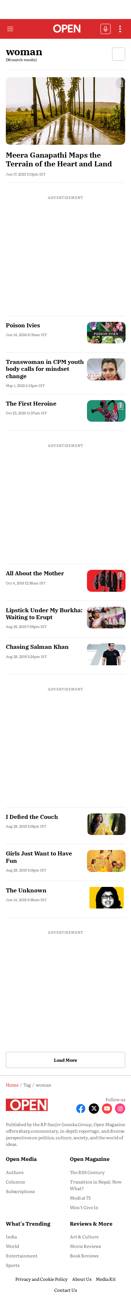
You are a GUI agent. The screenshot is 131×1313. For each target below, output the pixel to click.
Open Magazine (90, 1158)
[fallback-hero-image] (65, 111)
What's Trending (28, 1223)
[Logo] (65, 29)
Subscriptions (20, 1191)
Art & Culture (84, 1236)
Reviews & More (91, 1223)
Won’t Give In (84, 1207)
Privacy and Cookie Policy (41, 1279)
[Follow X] (94, 1108)
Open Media (21, 1158)
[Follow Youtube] (107, 1108)
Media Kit (106, 1279)
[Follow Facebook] (81, 1108)
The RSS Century (87, 1172)
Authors (14, 1172)
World (12, 1246)
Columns (15, 1181)
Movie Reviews (85, 1246)
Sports (12, 1265)
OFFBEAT (105, 29)
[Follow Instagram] (120, 1108)
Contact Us (65, 1290)
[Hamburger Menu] (10, 29)
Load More (65, 1060)
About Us (81, 1279)
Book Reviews (84, 1255)
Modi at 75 (80, 1198)
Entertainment (21, 1255)
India (11, 1236)
